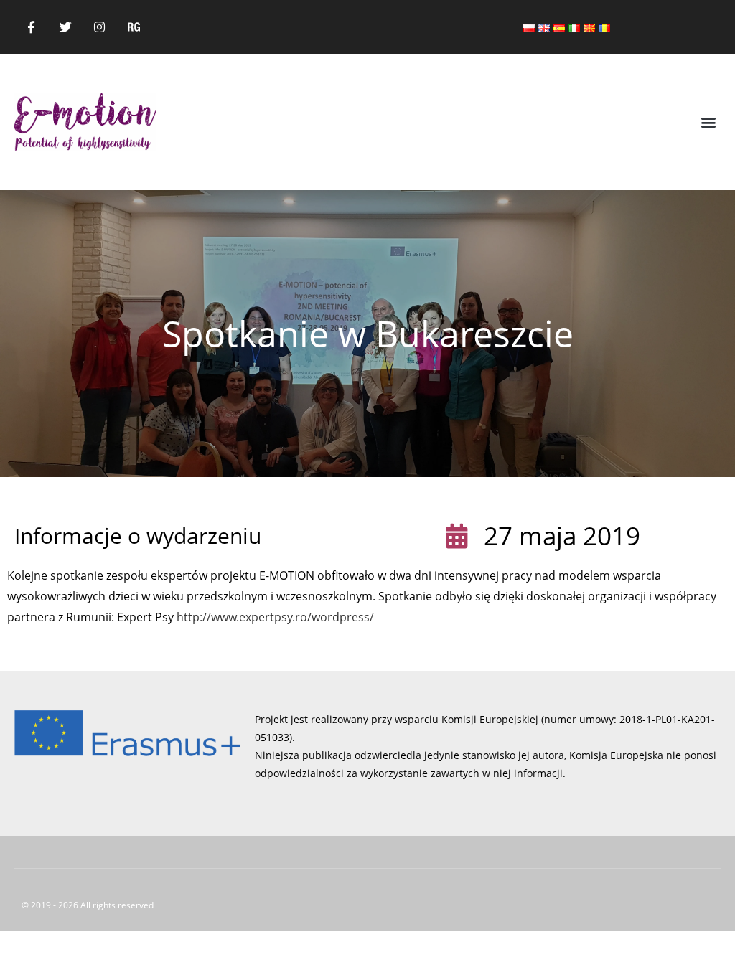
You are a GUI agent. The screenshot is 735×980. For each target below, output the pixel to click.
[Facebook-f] (31, 27)
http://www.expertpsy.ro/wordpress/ (275, 617)
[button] (709, 122)
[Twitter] (66, 27)
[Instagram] (100, 27)
